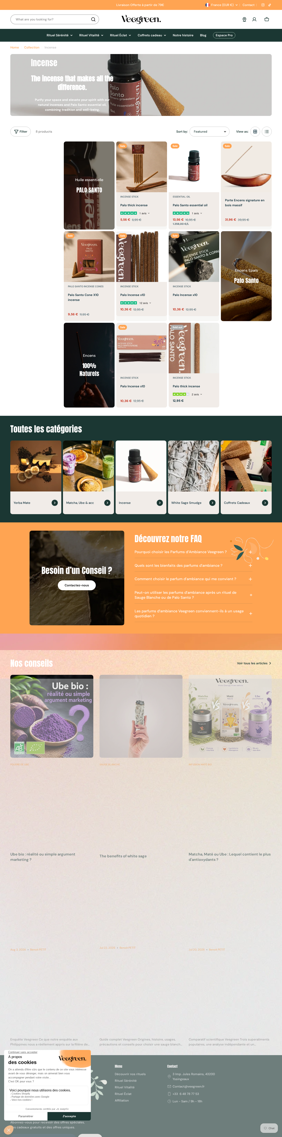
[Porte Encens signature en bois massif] (246, 166)
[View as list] (267, 132)
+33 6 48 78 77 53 (186, 1094)
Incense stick (129, 196)
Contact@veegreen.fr (189, 1086)
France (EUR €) (222, 5)
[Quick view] (161, 151)
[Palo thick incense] (141, 166)
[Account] (254, 19)
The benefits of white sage (123, 856)
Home (14, 47)
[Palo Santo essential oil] (194, 166)
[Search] (93, 19)
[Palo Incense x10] (141, 256)
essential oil (181, 196)
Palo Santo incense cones (85, 286)
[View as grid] (255, 132)
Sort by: (182, 132)
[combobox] (54, 19)
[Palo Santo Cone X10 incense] (89, 256)
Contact (248, 5)
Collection (31, 47)
